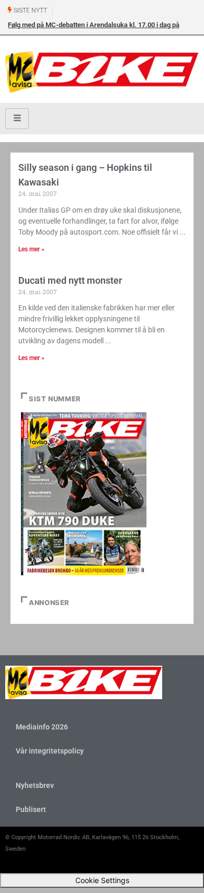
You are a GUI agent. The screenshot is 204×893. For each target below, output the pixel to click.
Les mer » (31, 249)
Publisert (31, 809)
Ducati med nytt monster (70, 280)
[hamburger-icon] (17, 118)
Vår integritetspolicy (50, 751)
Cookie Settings (102, 880)
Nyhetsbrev (35, 785)
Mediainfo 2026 (42, 727)
